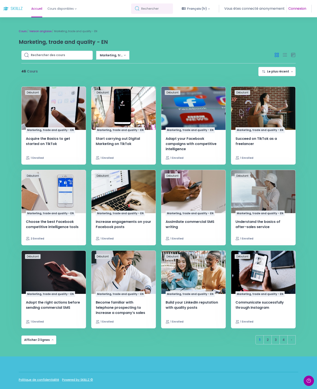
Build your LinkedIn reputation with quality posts (192, 305)
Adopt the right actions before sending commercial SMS (53, 305)
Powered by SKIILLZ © (77, 380)
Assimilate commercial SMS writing (190, 224)
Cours (23, 31)
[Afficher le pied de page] (309, 381)
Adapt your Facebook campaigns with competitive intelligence (191, 143)
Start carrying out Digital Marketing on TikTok (118, 141)
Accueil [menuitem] (36, 8)
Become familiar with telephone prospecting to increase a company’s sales (120, 307)
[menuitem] (277, 71)
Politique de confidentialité (39, 380)
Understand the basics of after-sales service (257, 224)
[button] (196, 8)
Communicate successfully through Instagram (259, 305)
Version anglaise (40, 31)
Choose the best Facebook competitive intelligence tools (52, 224)
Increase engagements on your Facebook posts (123, 224)
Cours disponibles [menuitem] (60, 8)
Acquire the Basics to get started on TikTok (48, 141)
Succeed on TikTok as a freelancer (256, 141)
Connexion (297, 8)
